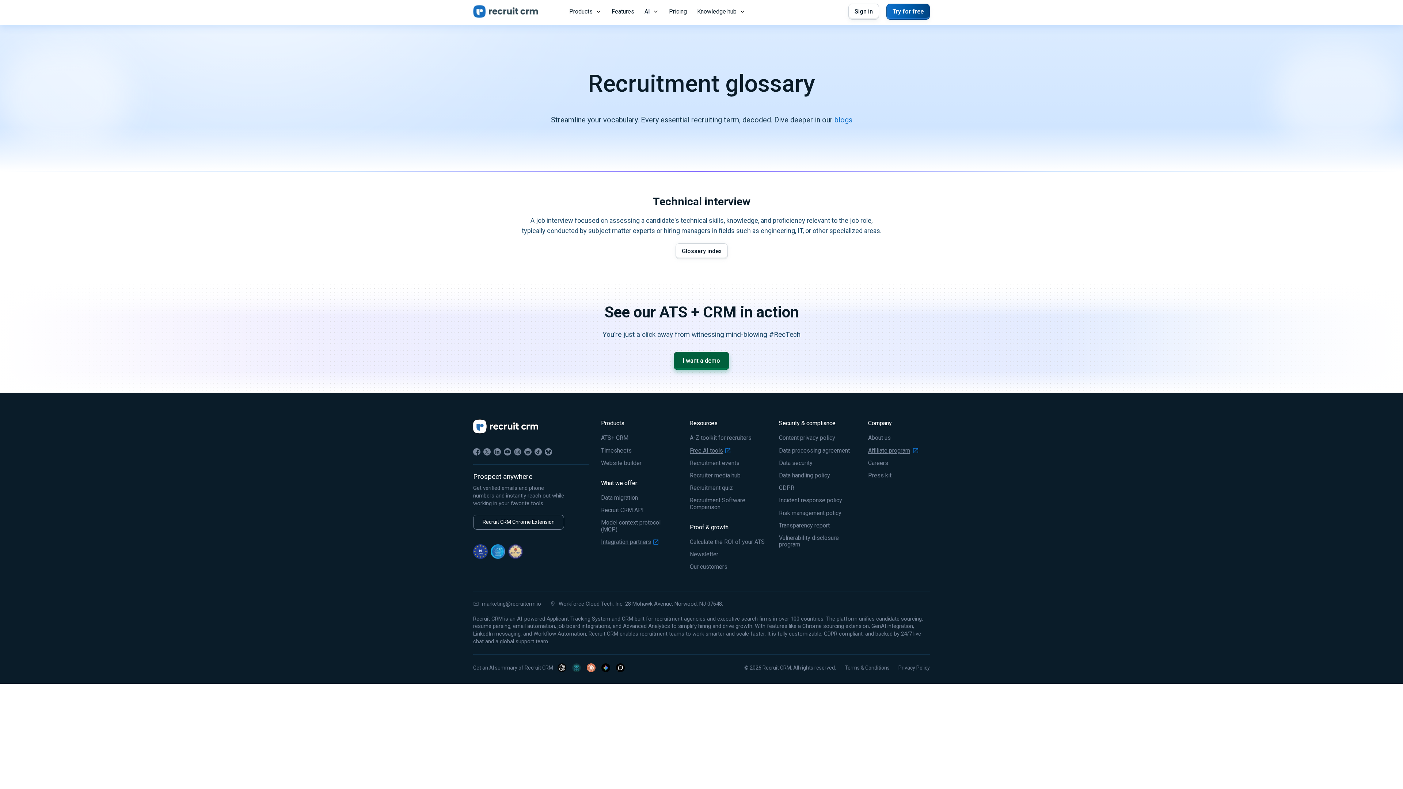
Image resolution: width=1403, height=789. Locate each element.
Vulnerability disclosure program (809, 541)
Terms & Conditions (867, 668)
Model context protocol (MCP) (631, 526)
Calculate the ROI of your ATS (727, 542)
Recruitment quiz (711, 488)
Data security (796, 463)
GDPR (786, 488)
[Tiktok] (538, 452)
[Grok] (620, 667)
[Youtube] (507, 452)
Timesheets (616, 450)
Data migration (619, 498)
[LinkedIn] (497, 452)
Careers (878, 463)
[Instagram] (517, 452)
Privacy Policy (914, 668)
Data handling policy (804, 475)
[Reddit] (528, 452)
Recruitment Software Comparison (717, 503)
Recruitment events (714, 463)
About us (879, 438)
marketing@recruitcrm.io (511, 604)
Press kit (879, 475)
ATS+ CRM (614, 438)
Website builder (621, 463)
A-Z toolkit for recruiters (721, 438)
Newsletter (704, 554)
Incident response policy (810, 500)
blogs (843, 119)
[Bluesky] (548, 452)
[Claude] (591, 667)
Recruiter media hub (715, 475)
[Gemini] (605, 667)
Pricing (678, 11)
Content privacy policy (807, 438)
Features (623, 11)
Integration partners (626, 542)
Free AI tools (706, 450)
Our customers (708, 567)
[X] (487, 452)
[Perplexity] (576, 667)
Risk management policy (810, 513)
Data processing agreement (814, 450)
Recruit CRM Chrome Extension (519, 522)
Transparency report (804, 525)
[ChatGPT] (562, 667)
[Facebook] (476, 452)
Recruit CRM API (622, 510)
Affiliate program (889, 450)
